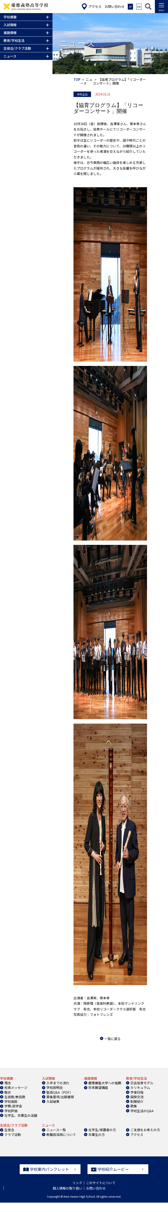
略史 (7, 1092)
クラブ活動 (12, 1134)
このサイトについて (101, 1182)
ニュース (86, 81)
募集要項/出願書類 (60, 1097)
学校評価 (11, 1111)
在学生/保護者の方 (102, 1130)
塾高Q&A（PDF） (59, 1092)
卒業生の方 (96, 1134)
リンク (77, 1182)
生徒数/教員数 (14, 1097)
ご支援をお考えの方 (145, 1130)
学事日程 (137, 1092)
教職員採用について (61, 1134)
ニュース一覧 (56, 1130)
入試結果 (53, 1101)
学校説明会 (54, 1087)
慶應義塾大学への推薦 (104, 1083)
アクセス (136, 1134)
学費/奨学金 (13, 1106)
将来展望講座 (98, 1087)
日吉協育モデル (141, 1083)
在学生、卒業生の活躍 (20, 1115)
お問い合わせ (96, 1188)
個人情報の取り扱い (67, 1188)
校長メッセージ (15, 1087)
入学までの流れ (57, 1083)
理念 (7, 1083)
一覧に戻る (112, 1038)
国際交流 (137, 1097)
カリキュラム (140, 1087)
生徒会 (9, 1130)
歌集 (133, 1106)
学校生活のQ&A (142, 1111)
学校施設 (11, 1101)
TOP (77, 79)
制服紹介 (137, 1101)
